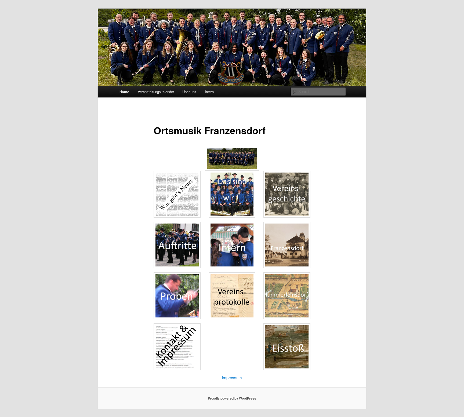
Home (124, 91)
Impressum (232, 377)
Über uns (189, 91)
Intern (209, 91)
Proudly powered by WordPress (232, 398)
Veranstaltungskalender (156, 91)
